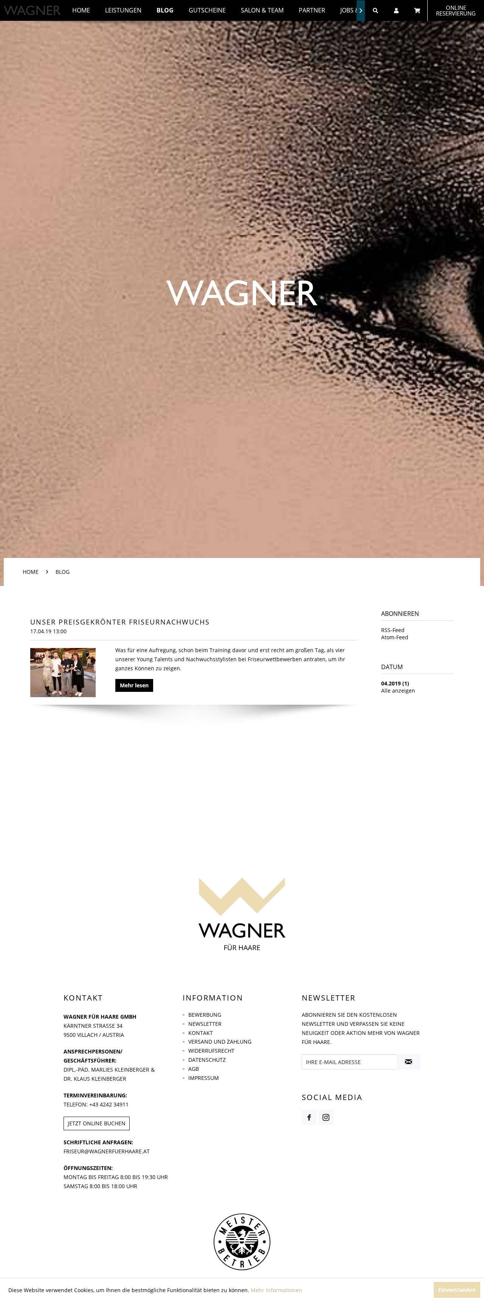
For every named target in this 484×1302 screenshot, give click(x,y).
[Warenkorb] (416, 10)
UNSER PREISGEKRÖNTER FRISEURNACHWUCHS (120, 621)
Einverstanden (457, 1289)
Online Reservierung (456, 10)
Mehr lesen (134, 685)
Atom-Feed (394, 637)
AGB (193, 1068)
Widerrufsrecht (211, 1050)
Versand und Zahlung (219, 1041)
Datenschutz (207, 1059)
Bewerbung (204, 1014)
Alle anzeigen (398, 690)
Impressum (203, 1077)
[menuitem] (81, 10)
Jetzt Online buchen (97, 1123)
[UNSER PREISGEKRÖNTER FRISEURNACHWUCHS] (63, 672)
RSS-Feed (393, 630)
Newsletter (205, 1023)
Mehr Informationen (276, 1290)
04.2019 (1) (395, 683)
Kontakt (200, 1032)
